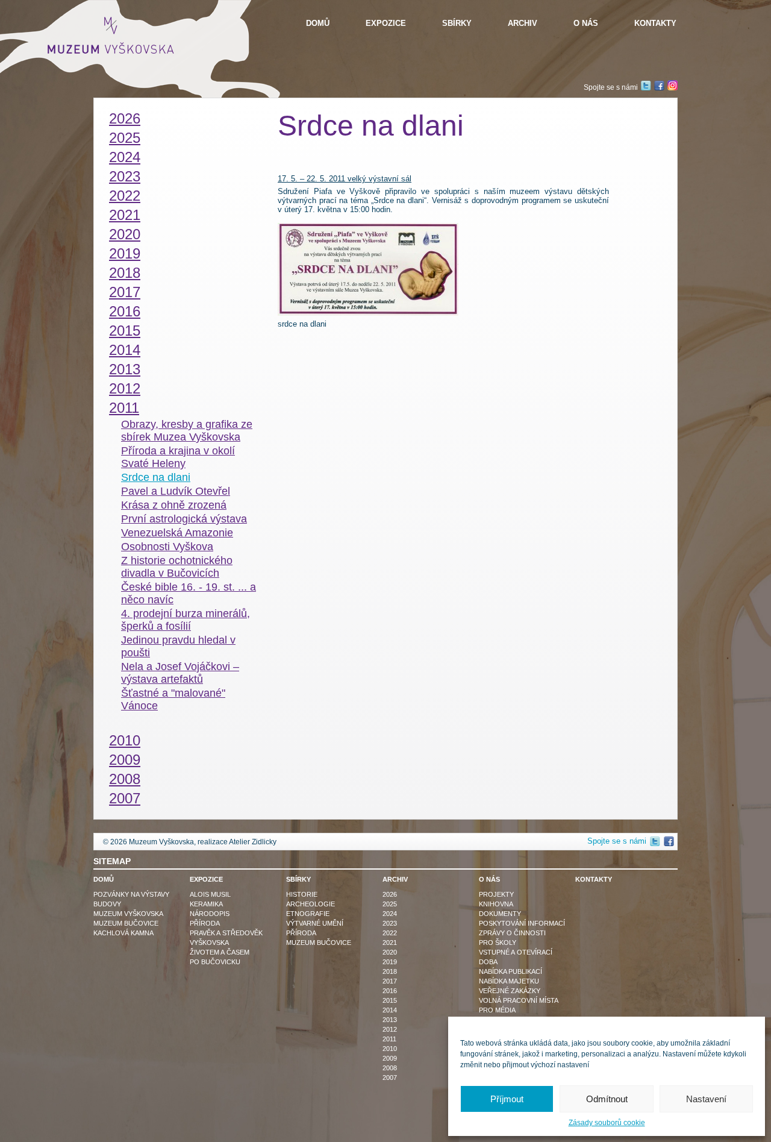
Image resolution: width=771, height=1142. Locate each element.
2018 (124, 273)
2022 (124, 195)
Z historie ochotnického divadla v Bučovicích (177, 566)
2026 (124, 118)
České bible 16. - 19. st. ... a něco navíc (188, 593)
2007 (124, 798)
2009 (124, 759)
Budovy (107, 904)
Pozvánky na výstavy (131, 894)
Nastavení (706, 1099)
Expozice (386, 23)
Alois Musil (210, 894)
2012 (124, 388)
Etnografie (307, 913)
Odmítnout (607, 1099)
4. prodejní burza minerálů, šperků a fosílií (185, 619)
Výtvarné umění (314, 923)
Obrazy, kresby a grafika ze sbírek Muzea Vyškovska (186, 430)
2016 (124, 311)
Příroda (205, 923)
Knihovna (496, 904)
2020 (124, 234)
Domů (317, 23)
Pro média (497, 1010)
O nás (585, 23)
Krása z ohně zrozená (173, 505)
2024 (124, 157)
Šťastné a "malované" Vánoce (173, 699)
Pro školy (497, 942)
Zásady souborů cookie (607, 1122)
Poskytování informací (522, 923)
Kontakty (655, 23)
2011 (124, 408)
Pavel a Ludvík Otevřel (175, 491)
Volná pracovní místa (518, 1000)
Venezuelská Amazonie (177, 533)
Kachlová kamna (123, 933)
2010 (124, 740)
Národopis (209, 913)
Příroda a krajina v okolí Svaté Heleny (178, 457)
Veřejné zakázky (509, 990)
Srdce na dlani (155, 477)
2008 (124, 779)
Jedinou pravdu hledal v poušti (178, 646)
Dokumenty (500, 913)
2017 (124, 292)
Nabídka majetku (509, 981)
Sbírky (457, 23)
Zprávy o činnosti (512, 933)
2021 (124, 215)
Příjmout (506, 1099)
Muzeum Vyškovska (128, 913)
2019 (124, 253)
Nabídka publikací (510, 971)
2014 (124, 350)
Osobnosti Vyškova (167, 547)
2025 (124, 138)
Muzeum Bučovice (125, 923)
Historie (301, 894)
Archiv (522, 23)
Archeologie (310, 904)
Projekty (496, 894)
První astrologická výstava (184, 519)
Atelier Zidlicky (252, 842)
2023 (124, 176)
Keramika (206, 904)
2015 (124, 330)
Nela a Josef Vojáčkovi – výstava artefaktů (180, 672)
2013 (124, 369)
